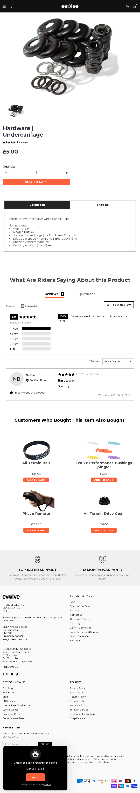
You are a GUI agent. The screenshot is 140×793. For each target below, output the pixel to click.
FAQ (72, 601)
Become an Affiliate (14, 718)
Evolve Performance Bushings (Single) (103, 465)
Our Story (8, 688)
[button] (133, 6)
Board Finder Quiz (80, 636)
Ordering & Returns (80, 619)
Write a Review (119, 304)
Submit (45, 744)
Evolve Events (10, 709)
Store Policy (76, 692)
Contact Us (76, 614)
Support (74, 610)
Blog (5, 696)
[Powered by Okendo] (21, 306)
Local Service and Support (85, 632)
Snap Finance (77, 718)
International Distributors (16, 705)
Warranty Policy (78, 705)
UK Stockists (9, 701)
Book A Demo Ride (81, 627)
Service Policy (78, 701)
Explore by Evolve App (82, 714)
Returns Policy (78, 696)
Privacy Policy (77, 688)
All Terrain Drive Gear (104, 514)
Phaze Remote (36, 514)
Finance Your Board (81, 606)
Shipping (75, 623)
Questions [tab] (87, 294)
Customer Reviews (13, 714)
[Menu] (4, 6)
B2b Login (75, 640)
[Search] (10, 6)
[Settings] (127, 6)
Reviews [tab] (54, 294)
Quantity (9, 166)
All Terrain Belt (36, 463)
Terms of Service (79, 709)
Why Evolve (9, 692)
